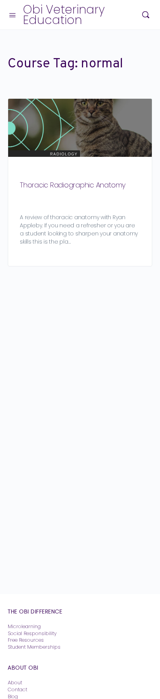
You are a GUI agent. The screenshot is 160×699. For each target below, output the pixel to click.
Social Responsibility (32, 633)
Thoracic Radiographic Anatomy (72, 185)
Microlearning (24, 626)
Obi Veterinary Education (64, 14)
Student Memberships (34, 647)
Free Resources (26, 640)
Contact (17, 689)
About (15, 682)
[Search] (145, 14)
